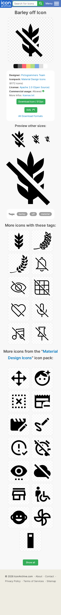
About (39, 576)
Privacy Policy (13, 581)
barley (22, 214)
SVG (28, 109)
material (45, 214)
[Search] (40, 3)
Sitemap (51, 581)
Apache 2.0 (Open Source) (35, 87)
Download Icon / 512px (30, 101)
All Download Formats (30, 116)
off (33, 214)
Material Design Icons (33, 79)
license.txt (28, 95)
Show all (30, 562)
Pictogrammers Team (33, 75)
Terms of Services (33, 581)
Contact (49, 576)
